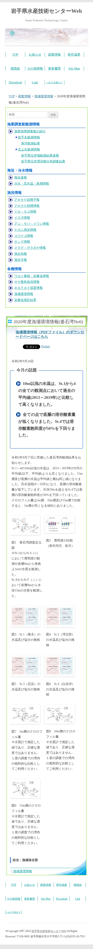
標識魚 (15, 68)
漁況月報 (20, 260)
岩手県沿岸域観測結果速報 (40, 155)
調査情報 (54, 54)
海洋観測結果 (30, 143)
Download (15, 82)
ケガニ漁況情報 (25, 229)
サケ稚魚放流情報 (27, 282)
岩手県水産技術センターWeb (46, 11)
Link (35, 82)
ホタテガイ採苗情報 (28, 288)
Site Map (74, 68)
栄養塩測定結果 (25, 300)
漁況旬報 (20, 253)
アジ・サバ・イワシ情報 (31, 223)
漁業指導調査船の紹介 (30, 131)
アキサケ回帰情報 (27, 205)
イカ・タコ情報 (25, 211)
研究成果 (74, 54)
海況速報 (20, 177)
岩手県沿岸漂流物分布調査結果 (43, 161)
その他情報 (35, 68)
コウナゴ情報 (23, 236)
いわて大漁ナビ (54, 82)
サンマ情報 (22, 241)
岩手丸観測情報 (29, 137)
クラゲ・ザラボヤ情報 (30, 247)
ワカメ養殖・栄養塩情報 (31, 276)
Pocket (45, 346)
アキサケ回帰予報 (27, 199)
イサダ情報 (22, 217)
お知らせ (35, 54)
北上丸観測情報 (29, 149)
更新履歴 (54, 68)
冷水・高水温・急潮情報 (31, 183)
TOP (15, 54)
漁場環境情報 (23, 294)
